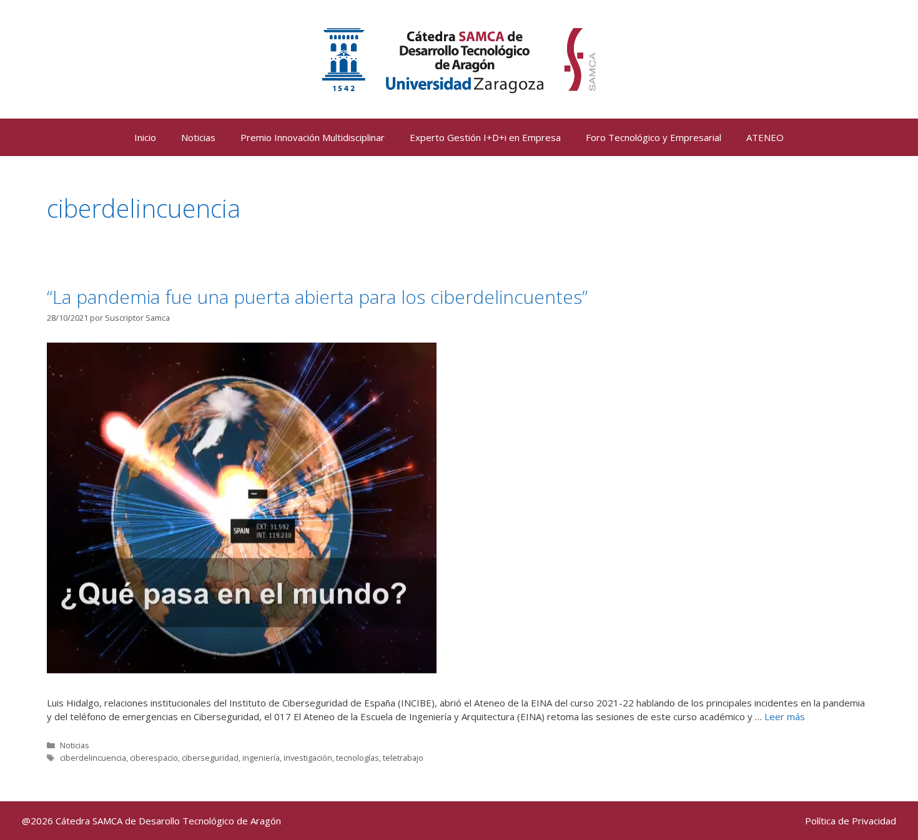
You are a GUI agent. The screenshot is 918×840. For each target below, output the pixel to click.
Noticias (198, 137)
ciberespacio (154, 757)
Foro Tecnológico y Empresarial (653, 137)
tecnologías (357, 757)
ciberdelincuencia (93, 757)
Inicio (145, 137)
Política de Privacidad (850, 820)
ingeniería (261, 757)
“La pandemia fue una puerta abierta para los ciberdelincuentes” (317, 297)
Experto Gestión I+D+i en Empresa (485, 137)
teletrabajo (403, 757)
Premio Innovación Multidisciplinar (312, 137)
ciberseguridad (210, 757)
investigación (308, 757)
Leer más (784, 716)
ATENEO (765, 137)
